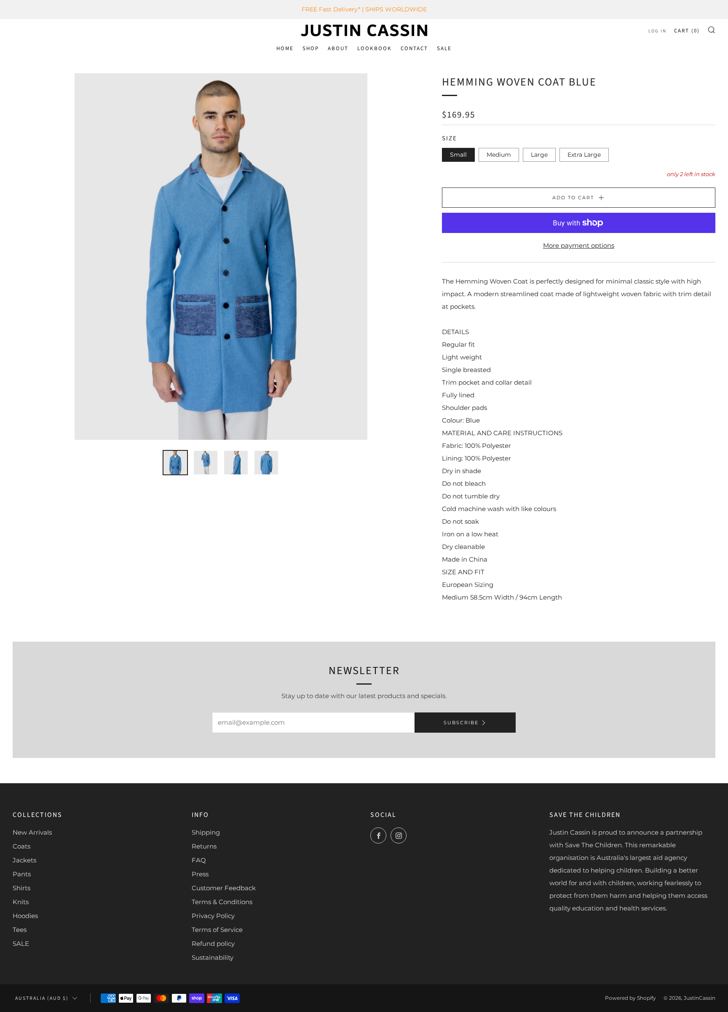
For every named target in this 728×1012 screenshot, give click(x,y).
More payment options (578, 245)
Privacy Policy (213, 916)
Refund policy (213, 944)
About (338, 48)
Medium (499, 154)
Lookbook (374, 48)
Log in (657, 31)
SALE (444, 48)
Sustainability (212, 957)
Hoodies (25, 916)
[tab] (175, 462)
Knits (21, 902)
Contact (414, 48)
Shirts (21, 888)
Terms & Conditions (222, 902)
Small (458, 154)
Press (200, 874)
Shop (310, 48)
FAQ (199, 860)
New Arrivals (32, 832)
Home (285, 48)
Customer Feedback (224, 888)
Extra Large (584, 154)
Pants (22, 874)
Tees (20, 930)
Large (539, 154)
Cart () (687, 31)
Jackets (24, 860)
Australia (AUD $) (42, 998)
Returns (204, 846)
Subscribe (461, 723)
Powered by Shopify (630, 998)
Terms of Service (217, 930)
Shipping (206, 832)
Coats (21, 846)
